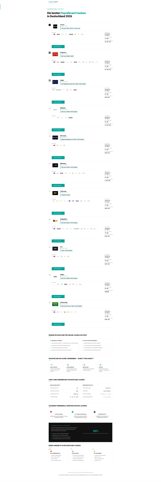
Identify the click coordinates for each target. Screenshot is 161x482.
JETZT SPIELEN (57, 46)
